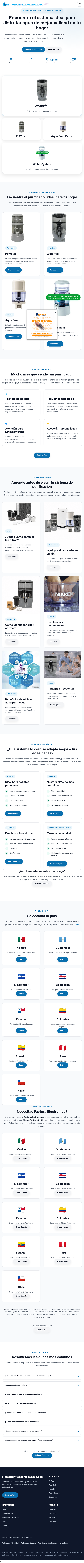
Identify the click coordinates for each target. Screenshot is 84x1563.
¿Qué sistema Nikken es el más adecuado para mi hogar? (28, 1376)
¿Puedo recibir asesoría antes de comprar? (22, 1422)
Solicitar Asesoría (42, 883)
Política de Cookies (28, 1543)
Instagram (52, 1517)
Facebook (52, 1513)
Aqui (77, 924)
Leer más (12, 556)
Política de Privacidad (10, 1543)
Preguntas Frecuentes (10, 1517)
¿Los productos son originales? (17, 1385)
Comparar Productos (33, 49)
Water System (54, 1493)
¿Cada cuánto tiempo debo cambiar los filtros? (24, 1394)
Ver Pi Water (13, 813)
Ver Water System (57, 864)
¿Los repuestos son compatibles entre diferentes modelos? (29, 1440)
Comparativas (7, 1513)
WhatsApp (53, 1509)
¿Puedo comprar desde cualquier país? (21, 1403)
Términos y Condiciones (47, 1543)
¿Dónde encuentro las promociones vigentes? (23, 1431)
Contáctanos (42, 1330)
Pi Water (52, 1481)
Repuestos (53, 1497)
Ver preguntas (55, 705)
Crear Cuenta (21, 1158)
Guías (4, 1509)
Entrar (21, 959)
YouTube (52, 1521)
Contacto (5, 1525)
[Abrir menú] (79, 4)
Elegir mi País (53, 49)
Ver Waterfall (55, 813)
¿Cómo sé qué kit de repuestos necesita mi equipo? (26, 1413)
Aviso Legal (64, 1543)
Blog (4, 1521)
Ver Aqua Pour (14, 861)
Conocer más (13, 270)
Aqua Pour (53, 1489)
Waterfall (52, 1485)
